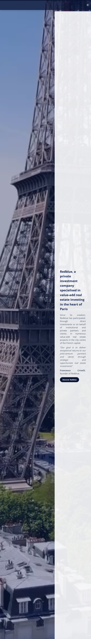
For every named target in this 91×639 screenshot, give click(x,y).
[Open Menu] (88, 5)
